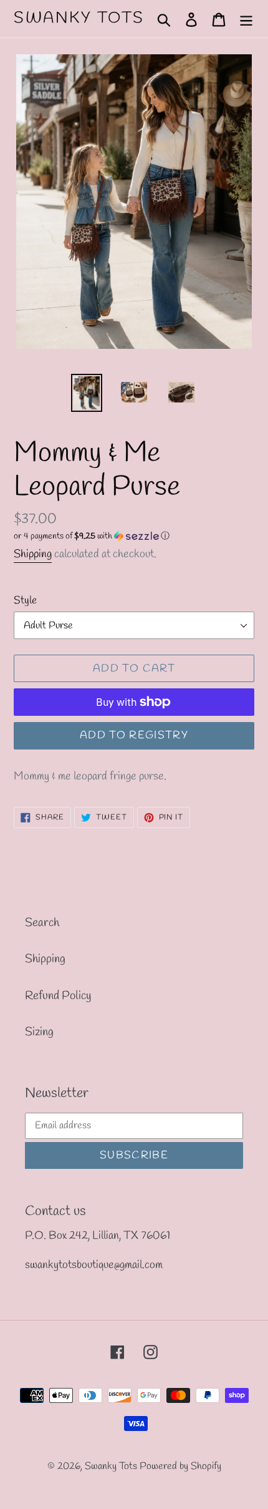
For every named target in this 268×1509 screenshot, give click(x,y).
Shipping (33, 554)
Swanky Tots (79, 18)
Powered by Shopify (180, 1466)
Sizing (39, 1032)
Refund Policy (58, 996)
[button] (134, 536)
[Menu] (246, 19)
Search (42, 923)
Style (25, 600)
